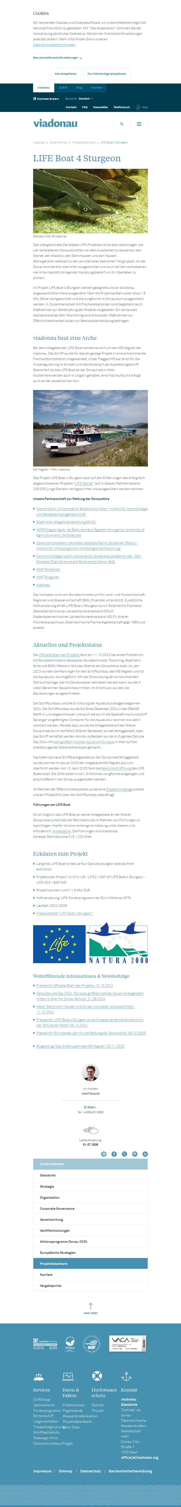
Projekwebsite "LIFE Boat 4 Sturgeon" (64, 913)
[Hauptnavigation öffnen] (139, 124)
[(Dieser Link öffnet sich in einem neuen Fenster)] (103, 1155)
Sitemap (65, 1471)
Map (145, 107)
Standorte (47, 1175)
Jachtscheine (44, 1405)
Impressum (42, 1471)
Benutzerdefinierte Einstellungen (55, 57)
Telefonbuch (121, 107)
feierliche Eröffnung (116, 768)
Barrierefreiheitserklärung (130, 1471)
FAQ (85, 107)
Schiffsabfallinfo (46, 1432)
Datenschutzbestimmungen (54, 44)
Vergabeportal (51, 1286)
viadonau (44, 87)
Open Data (71, 1427)
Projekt (98, 1410)
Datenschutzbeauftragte (53, 1443)
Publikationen (74, 1405)
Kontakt (71, 107)
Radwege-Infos (45, 1438)
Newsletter (100, 107)
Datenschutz (90, 1471)
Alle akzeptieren (66, 73)
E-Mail (89, 1107)
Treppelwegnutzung (49, 1427)
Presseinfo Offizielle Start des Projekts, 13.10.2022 (74, 985)
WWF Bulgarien (47, 577)
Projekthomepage (119, 789)
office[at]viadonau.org (139, 1457)
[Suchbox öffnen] (121, 124)
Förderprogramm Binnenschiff (47, 1413)
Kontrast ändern (48, 99)
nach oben (91, 1313)
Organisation (50, 1197)
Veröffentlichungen (55, 1230)
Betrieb (98, 1405)
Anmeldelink (61, 831)
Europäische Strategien (58, 1252)
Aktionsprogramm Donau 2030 (63, 1241)
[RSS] (145, 1155)
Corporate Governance (57, 1208)
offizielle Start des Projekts (59, 655)
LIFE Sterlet (84, 483)
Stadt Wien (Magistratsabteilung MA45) (66, 522)
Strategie (47, 1186)
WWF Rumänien (48, 569)
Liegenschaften (45, 1421)
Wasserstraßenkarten (80, 1416)
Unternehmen (58, 142)
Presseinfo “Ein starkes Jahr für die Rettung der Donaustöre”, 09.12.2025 (91, 1033)
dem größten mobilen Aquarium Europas (84, 742)
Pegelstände (73, 1410)
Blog (79, 87)
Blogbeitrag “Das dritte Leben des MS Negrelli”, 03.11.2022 (80, 1046)
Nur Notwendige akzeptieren (107, 73)
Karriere (96, 87)
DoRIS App (41, 1399)
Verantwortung (51, 1219)
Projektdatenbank (84, 142)
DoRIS (63, 87)
